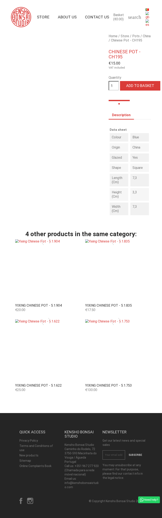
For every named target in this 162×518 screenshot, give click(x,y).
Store (43, 17)
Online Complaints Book (35, 466)
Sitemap (25, 460)
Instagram (30, 501)
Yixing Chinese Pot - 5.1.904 (38, 305)
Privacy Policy (28, 440)
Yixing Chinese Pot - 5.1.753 (108, 385)
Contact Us (97, 17)
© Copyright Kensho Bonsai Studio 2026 (116, 501)
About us (67, 17)
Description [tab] (121, 115)
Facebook (21, 501)
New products (28, 455)
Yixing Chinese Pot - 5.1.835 (108, 305)
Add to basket (140, 85)
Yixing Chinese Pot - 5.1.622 (38, 385)
